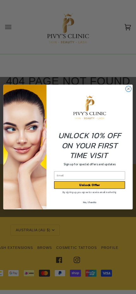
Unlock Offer (89, 185)
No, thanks (89, 202)
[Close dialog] (128, 89)
